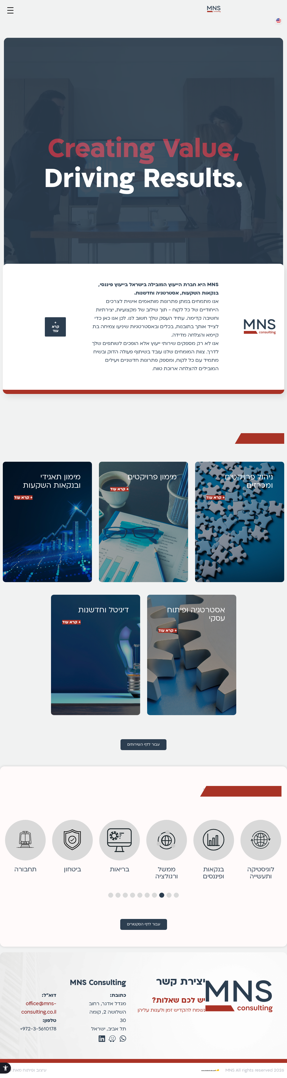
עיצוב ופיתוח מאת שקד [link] (25, 1070)
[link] (5, 1068)
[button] (10, 11)
